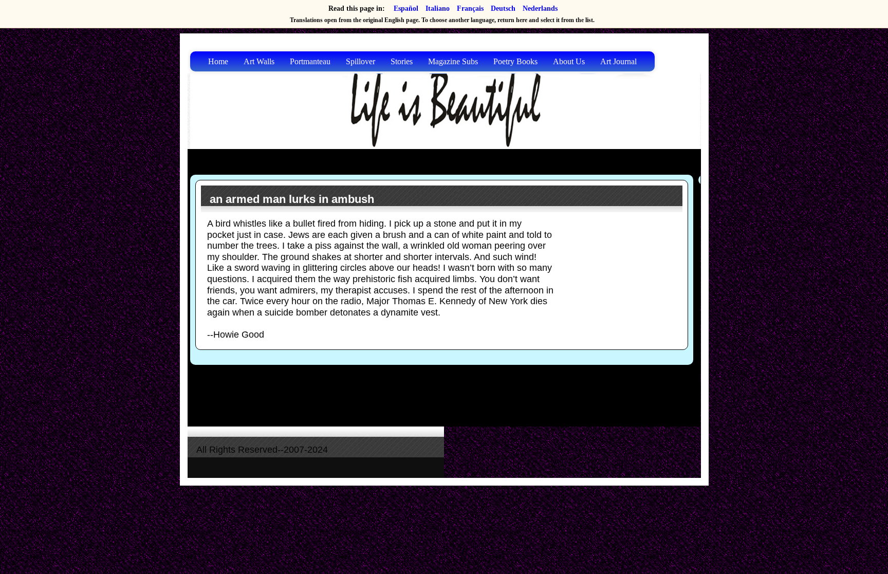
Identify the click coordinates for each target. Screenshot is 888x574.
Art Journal (618, 61)
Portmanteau (310, 61)
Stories (402, 61)
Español (406, 8)
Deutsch (503, 8)
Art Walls (259, 61)
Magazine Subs (453, 61)
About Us (569, 61)
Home (218, 61)
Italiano (437, 8)
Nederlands (540, 8)
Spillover (360, 61)
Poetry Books (515, 61)
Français (470, 8)
